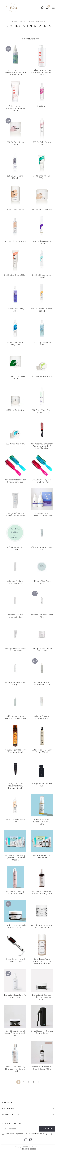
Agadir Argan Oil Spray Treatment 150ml (15, 751)
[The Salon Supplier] (13, 8)
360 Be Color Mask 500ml (15, 143)
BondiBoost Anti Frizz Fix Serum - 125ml (15, 996)
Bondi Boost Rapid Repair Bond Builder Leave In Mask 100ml (42, 961)
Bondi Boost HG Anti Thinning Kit (42, 856)
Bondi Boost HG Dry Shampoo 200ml (15, 892)
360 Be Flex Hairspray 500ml (42, 242)
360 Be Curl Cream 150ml (41, 177)
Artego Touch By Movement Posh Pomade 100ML (15, 785)
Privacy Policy (46, 1134)
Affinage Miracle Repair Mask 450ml (41, 649)
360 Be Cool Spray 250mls (15, 177)
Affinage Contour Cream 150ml (42, 548)
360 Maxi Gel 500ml (15, 410)
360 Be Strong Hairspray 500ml (42, 310)
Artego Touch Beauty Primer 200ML (41, 751)
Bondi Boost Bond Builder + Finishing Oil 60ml (42, 821)
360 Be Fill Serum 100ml (15, 241)
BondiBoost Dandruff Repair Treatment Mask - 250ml (15, 1033)
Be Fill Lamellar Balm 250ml (15, 820)
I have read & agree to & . (29, 1134)
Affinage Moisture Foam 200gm (15, 683)
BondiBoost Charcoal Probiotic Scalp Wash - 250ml (42, 997)
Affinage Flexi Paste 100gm (42, 582)
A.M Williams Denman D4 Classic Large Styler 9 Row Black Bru (42, 446)
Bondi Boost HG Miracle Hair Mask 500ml (42, 926)
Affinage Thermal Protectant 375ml (42, 683)
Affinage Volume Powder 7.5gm (41, 717)
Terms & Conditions (31, 1134)
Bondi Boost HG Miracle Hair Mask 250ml (15, 926)
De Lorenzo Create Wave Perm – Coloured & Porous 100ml (15, 72)
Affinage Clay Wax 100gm (15, 548)
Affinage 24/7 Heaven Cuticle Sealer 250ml (15, 514)
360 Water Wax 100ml (15, 444)
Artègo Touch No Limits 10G (42, 784)
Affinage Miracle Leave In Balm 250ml (15, 649)
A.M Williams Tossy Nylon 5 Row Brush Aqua (15, 481)
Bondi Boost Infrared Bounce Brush (15, 960)
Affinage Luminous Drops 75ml (42, 616)
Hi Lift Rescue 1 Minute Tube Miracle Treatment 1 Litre (42, 72)
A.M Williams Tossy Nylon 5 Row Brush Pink (42, 481)
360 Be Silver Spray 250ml (15, 310)
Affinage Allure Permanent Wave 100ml (42, 514)
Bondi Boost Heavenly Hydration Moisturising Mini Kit (15, 857)
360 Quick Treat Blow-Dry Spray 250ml (42, 411)
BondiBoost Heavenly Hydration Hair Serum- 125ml (15, 1069)
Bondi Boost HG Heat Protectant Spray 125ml (42, 892)
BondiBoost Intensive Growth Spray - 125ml (41, 1068)
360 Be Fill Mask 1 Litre (15, 209)
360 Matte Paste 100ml (42, 376)
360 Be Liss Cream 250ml (15, 275)
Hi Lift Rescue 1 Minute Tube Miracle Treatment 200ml (15, 108)
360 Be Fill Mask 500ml (42, 209)
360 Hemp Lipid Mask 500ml (15, 377)
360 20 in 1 (41, 106)
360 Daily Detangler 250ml (42, 343)
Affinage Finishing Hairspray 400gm (15, 582)
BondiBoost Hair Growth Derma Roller (42, 1032)
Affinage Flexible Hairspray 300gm (15, 616)
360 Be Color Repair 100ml (42, 143)
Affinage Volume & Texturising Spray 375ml (15, 717)
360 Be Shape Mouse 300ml (41, 276)
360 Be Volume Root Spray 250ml (15, 343)
